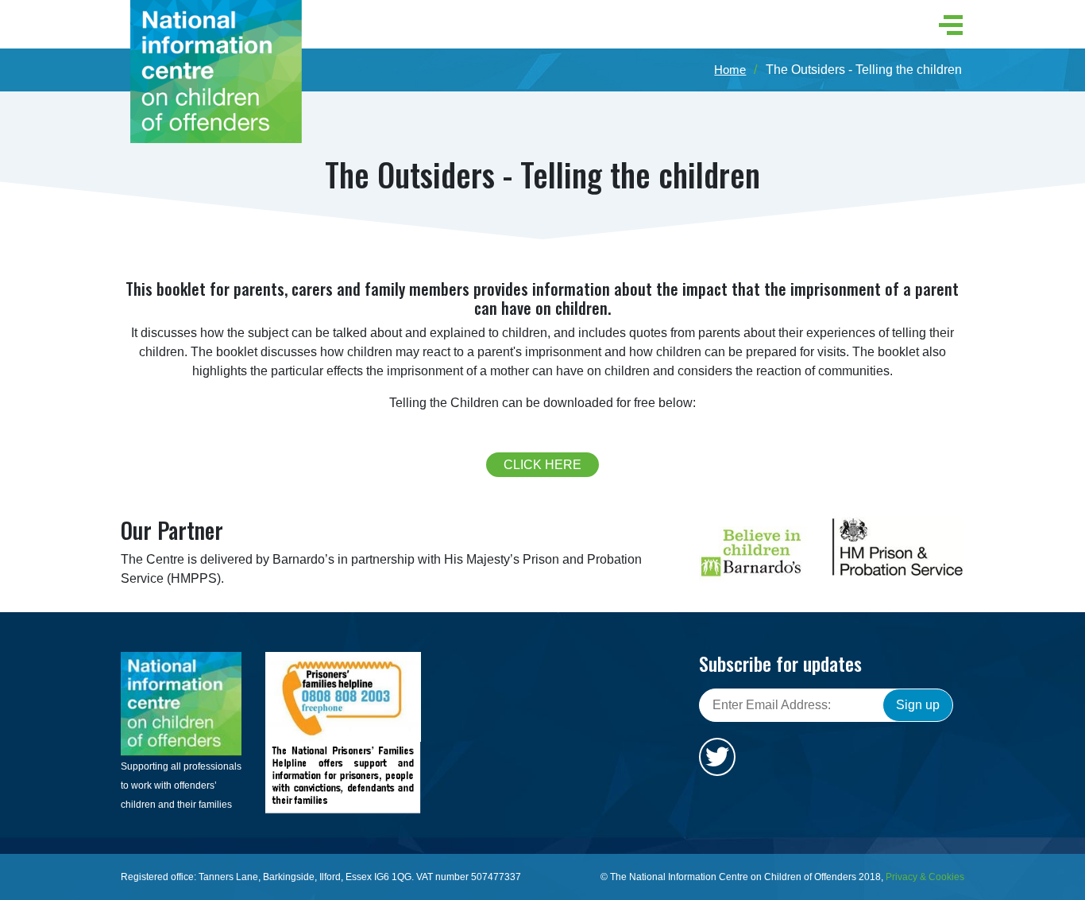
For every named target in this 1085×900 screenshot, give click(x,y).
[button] (946, 25)
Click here (542, 464)
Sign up (918, 705)
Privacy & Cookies (925, 877)
